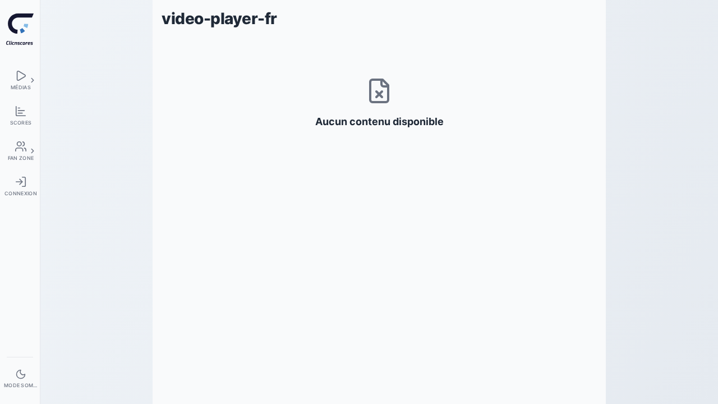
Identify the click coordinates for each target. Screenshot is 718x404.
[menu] (20, 80)
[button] (32, 80)
